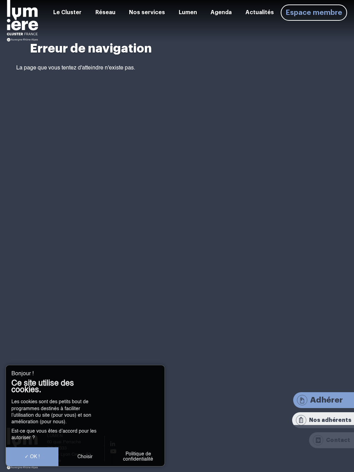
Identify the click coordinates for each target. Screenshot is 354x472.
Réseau (105, 12)
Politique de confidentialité (138, 456)
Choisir (85, 456)
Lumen (188, 12)
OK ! (34, 456)
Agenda (221, 12)
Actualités (259, 12)
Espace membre (314, 12)
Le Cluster (67, 12)
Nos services (147, 12)
